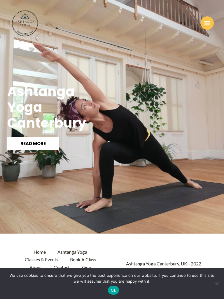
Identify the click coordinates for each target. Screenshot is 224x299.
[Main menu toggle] (207, 22)
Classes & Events (41, 259)
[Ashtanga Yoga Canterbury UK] (24, 23)
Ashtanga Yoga (72, 252)
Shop (86, 267)
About (35, 267)
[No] (217, 283)
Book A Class (83, 259)
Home (40, 252)
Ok (113, 290)
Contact (62, 267)
